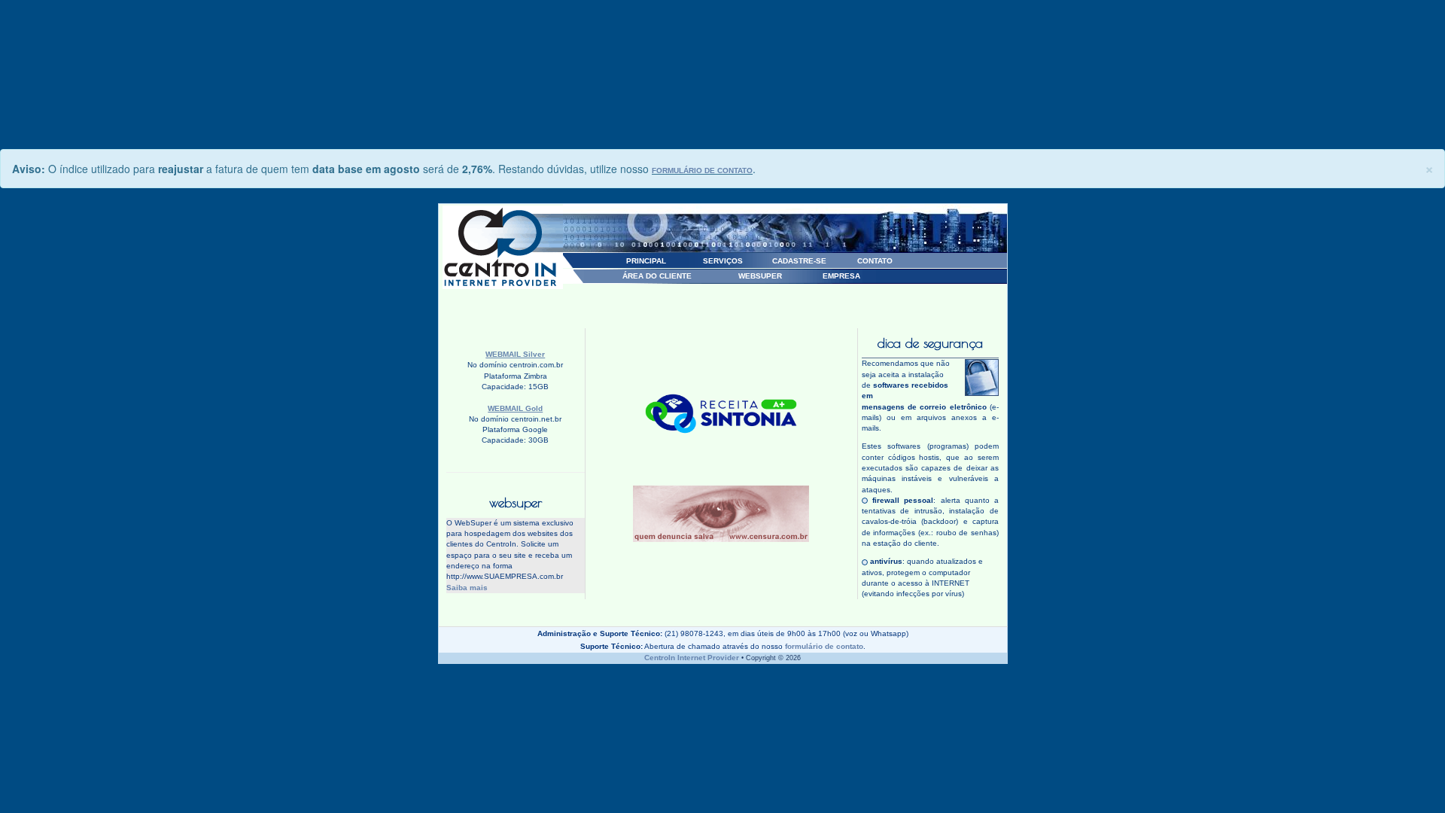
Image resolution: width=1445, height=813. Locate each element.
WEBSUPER (760, 276)
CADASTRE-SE (799, 261)
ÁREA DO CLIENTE (657, 276)
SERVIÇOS (723, 261)
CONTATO (875, 261)
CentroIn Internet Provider (691, 657)
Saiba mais (467, 587)
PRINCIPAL (646, 261)
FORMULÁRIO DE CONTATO (702, 170)
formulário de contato (824, 646)
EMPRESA (841, 276)
